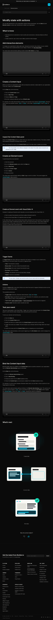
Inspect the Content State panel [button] (13, 137)
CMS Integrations (6, 602)
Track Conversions (27, 300)
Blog (3, 588)
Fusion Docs (17, 567)
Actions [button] (5, 284)
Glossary (4, 609)
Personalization (43, 575)
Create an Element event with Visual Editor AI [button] (18, 209)
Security (16, 616)
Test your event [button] (9, 307)
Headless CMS (43, 577)
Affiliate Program (6, 600)
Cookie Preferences (6, 618)
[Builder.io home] (6, 4)
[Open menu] (49, 4)
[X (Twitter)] (45, 617)
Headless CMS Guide (19, 588)
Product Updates (6, 569)
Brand (4, 581)
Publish (4, 567)
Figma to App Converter (32, 574)
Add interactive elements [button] (13, 43)
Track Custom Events (16, 300)
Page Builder (17, 579)
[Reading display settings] (49, 12)
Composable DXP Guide (20, 594)
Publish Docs (17, 569)
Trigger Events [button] (7, 257)
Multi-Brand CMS (43, 579)
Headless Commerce (44, 581)
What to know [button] (8, 31)
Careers (4, 577)
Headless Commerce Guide (19, 591)
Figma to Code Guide (19, 586)
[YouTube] (41, 617)
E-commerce (42, 573)
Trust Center (30, 616)
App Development (43, 565)
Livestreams (5, 590)
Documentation (18, 565)
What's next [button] (7, 422)
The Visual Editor (37, 47)
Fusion (4, 565)
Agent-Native (5, 611)
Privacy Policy (17, 557)
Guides (4, 592)
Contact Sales (6, 579)
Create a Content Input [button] (12, 82)
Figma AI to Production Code (32, 566)
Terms (26, 616)
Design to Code (18, 574)
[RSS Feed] (49, 617)
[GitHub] (43, 617)
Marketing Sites (43, 571)
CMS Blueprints (6, 604)
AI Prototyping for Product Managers (31, 569)
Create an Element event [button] (13, 156)
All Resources (5, 586)
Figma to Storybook (31, 572)
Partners (4, 598)
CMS (16, 577)
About (4, 574)
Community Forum (6, 596)
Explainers (5, 607)
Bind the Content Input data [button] (14, 364)
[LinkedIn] (47, 617)
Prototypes (42, 567)
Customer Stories (6, 594)
